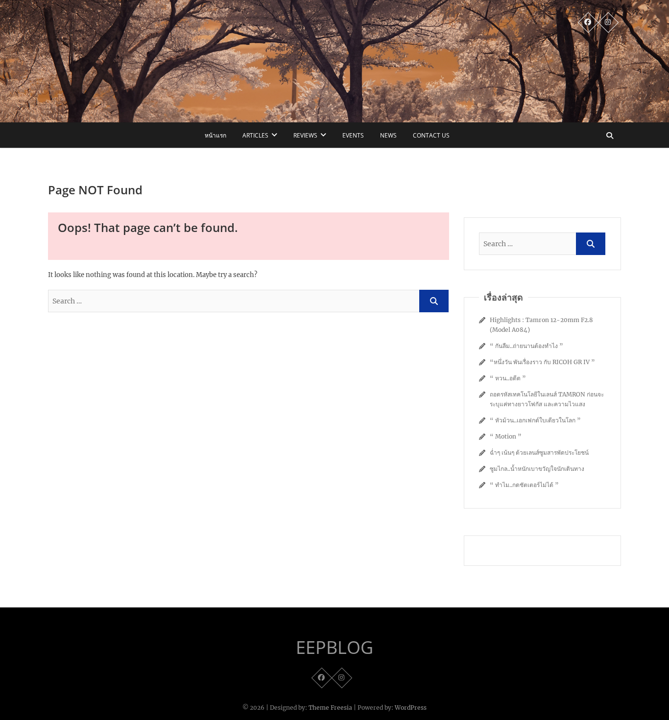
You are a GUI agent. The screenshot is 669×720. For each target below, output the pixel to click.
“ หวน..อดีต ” (508, 378)
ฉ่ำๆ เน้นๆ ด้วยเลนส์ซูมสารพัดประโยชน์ (539, 452)
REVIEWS (305, 135)
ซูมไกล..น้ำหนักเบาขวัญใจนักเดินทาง (537, 468)
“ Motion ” (506, 436)
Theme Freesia (330, 707)
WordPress (411, 707)
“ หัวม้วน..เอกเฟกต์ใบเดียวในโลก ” (535, 420)
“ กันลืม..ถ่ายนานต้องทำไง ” (526, 345)
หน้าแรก (215, 135)
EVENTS (353, 135)
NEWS (388, 135)
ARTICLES (255, 135)
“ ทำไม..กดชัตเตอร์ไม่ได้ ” (524, 484)
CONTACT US (431, 135)
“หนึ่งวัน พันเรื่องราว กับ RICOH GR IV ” (542, 362)
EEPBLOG (334, 647)
